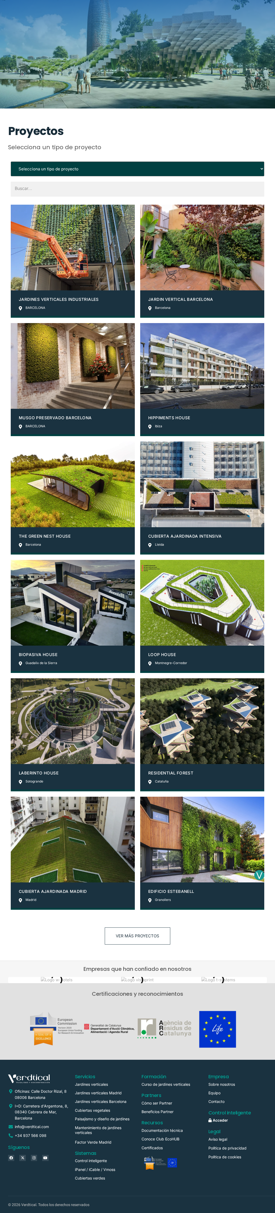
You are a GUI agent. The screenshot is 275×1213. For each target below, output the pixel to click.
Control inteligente (91, 1160)
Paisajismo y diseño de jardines (102, 1119)
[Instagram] (34, 1158)
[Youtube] (45, 1158)
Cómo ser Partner (158, 1103)
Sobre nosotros (221, 1084)
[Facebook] (11, 1158)
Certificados (152, 1147)
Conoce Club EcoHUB (160, 1139)
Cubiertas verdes (90, 1178)
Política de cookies (224, 1157)
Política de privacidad (227, 1148)
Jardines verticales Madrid (98, 1093)
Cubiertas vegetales (92, 1110)
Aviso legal (217, 1139)
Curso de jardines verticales (166, 1084)
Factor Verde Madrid (93, 1142)
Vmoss (109, 1169)
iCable (94, 1169)
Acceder (220, 1120)
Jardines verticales (91, 1084)
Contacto (216, 1101)
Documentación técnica (162, 1130)
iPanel (80, 1169)
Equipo (214, 1093)
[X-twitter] (22, 1158)
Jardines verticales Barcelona (100, 1101)
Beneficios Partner (157, 1111)
